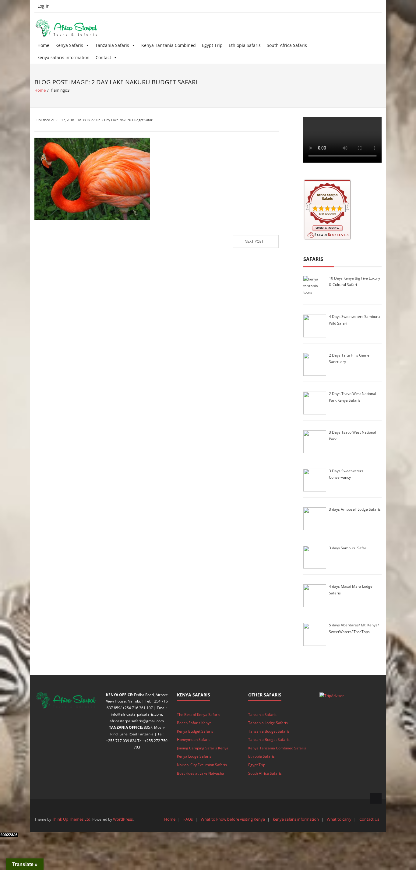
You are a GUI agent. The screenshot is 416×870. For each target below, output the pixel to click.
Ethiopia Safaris (245, 45)
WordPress (123, 819)
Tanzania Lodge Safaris (268, 722)
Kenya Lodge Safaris (194, 756)
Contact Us (369, 819)
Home (43, 45)
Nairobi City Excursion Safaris (202, 764)
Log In (43, 6)
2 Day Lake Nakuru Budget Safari (127, 120)
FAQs (188, 819)
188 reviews (328, 214)
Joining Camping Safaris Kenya (202, 748)
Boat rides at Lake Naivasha (200, 773)
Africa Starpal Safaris (327, 196)
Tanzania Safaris (112, 45)
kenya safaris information (63, 57)
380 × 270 (89, 120)
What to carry (339, 819)
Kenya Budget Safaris (195, 731)
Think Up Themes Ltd (71, 819)
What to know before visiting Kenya (233, 819)
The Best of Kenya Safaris (198, 714)
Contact (103, 57)
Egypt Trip (212, 45)
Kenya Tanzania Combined (168, 45)
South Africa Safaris (287, 45)
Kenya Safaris (69, 45)
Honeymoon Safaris (193, 739)
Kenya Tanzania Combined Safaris (277, 748)
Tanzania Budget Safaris (269, 731)
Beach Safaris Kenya (194, 722)
